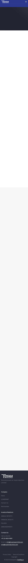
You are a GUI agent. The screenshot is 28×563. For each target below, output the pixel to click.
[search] (23, 1)
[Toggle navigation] (26, 2)
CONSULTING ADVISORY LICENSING (14, 349)
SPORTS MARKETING (14, 417)
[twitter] (6, 486)
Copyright (14, 557)
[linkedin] (12, 486)
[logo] (7, 476)
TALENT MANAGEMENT (14, 383)
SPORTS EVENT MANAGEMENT (14, 314)
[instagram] (9, 486)
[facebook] (1, 486)
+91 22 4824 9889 (6, 538)
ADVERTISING (14, 451)
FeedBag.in (20, 560)
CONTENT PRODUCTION (14, 280)
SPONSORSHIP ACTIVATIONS (14, 246)
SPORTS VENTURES (14, 212)
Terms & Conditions (18, 554)
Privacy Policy (7, 554)
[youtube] (4, 486)
